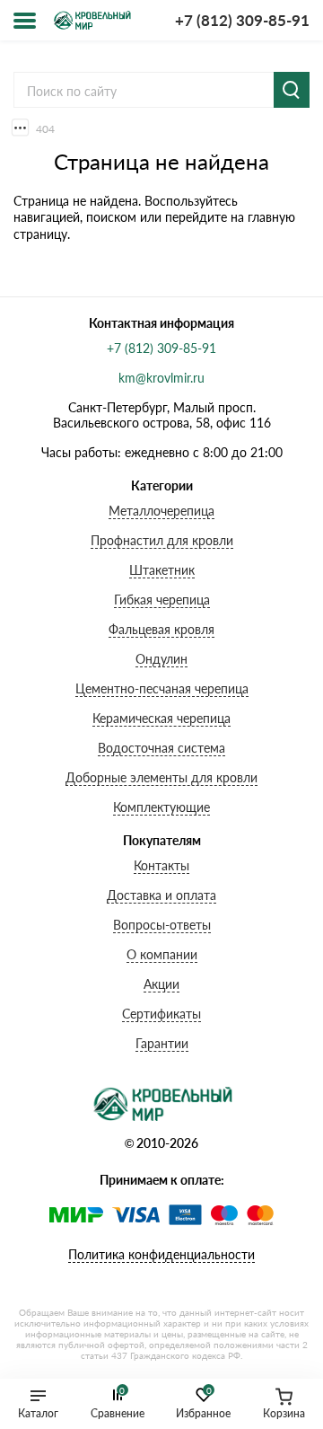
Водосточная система (161, 747)
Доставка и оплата (161, 895)
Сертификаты (161, 1013)
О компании (162, 954)
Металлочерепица (161, 510)
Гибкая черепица (162, 599)
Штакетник (162, 570)
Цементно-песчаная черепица (162, 688)
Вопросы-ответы (162, 924)
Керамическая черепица (161, 718)
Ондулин (161, 658)
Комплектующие (161, 807)
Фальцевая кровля (161, 629)
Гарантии (161, 1043)
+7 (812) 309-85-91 (242, 20)
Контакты (161, 865)
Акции (161, 984)
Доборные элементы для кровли (161, 777)
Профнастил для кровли (162, 540)
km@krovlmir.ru (161, 377)
